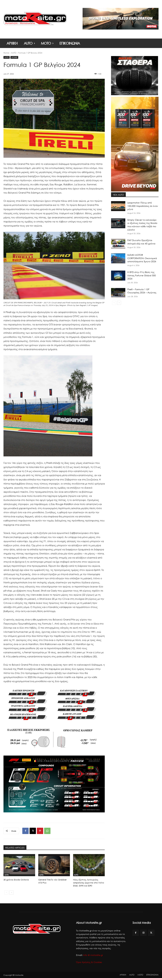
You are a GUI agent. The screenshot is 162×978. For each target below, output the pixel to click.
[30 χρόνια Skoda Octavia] (19, 865)
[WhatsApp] (47, 831)
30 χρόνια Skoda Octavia (16, 879)
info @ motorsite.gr (93, 955)
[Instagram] (143, 933)
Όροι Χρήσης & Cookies (89, 962)
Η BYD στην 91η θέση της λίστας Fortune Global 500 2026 (141, 275)
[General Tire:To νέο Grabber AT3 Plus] (54, 865)
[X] (33, 831)
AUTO (13, 53)
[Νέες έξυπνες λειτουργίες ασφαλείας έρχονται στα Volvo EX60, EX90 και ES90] (89, 865)
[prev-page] (6, 893)
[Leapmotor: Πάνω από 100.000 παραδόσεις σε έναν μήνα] (118, 206)
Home (6, 53)
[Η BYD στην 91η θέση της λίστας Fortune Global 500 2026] (118, 276)
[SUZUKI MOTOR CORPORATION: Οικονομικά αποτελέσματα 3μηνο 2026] (118, 258)
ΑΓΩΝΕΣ (14, 57)
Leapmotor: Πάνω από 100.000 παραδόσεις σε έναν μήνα (142, 205)
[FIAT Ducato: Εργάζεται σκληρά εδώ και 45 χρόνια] (118, 244)
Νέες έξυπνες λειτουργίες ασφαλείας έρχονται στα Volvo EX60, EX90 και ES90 (88, 882)
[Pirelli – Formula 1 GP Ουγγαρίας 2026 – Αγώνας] (118, 293)
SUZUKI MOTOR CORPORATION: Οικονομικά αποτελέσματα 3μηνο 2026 (142, 258)
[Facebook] (25, 831)
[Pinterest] (40, 831)
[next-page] (11, 893)
